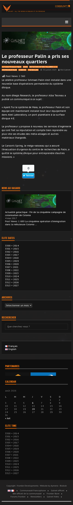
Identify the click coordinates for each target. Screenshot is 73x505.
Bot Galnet (65, 70)
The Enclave (33, 70)
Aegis (25, 67)
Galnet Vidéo (53, 496)
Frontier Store (53, 493)
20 (33, 409)
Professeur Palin (9, 70)
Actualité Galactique (11, 67)
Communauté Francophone (33, 490)
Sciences (22, 70)
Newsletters (36, 496)
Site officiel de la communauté (27, 493)
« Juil (7, 418)
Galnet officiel (57, 490)
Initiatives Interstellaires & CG (43, 67)
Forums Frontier (18, 496)
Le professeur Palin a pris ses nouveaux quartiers (35, 59)
